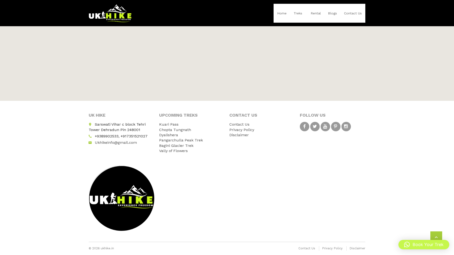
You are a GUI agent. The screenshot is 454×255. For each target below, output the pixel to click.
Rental (316, 13)
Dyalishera (168, 135)
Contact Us (353, 13)
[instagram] (346, 126)
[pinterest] (335, 126)
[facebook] (304, 126)
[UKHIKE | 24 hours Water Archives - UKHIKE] (110, 13)
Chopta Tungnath (175, 130)
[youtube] (325, 126)
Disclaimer (239, 135)
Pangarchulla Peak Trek (181, 140)
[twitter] (315, 126)
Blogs (332, 13)
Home (282, 13)
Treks (298, 13)
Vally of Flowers (173, 151)
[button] (423, 244)
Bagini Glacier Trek (176, 145)
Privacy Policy (241, 130)
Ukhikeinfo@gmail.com (116, 142)
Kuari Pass (169, 124)
